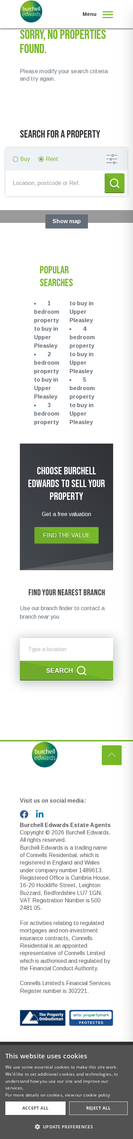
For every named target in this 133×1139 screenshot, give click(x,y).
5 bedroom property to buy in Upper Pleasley (82, 401)
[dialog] (66, 1092)
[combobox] (56, 183)
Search (59, 670)
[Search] (114, 183)
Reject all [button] (98, 1108)
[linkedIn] (39, 814)
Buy (25, 159)
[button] (66, 1126)
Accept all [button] (35, 1108)
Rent (52, 159)
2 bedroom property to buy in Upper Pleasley (46, 375)
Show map (66, 221)
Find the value (66, 535)
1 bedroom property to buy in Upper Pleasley (46, 324)
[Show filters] (111, 159)
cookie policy (96, 1095)
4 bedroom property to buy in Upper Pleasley (82, 350)
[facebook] (24, 814)
